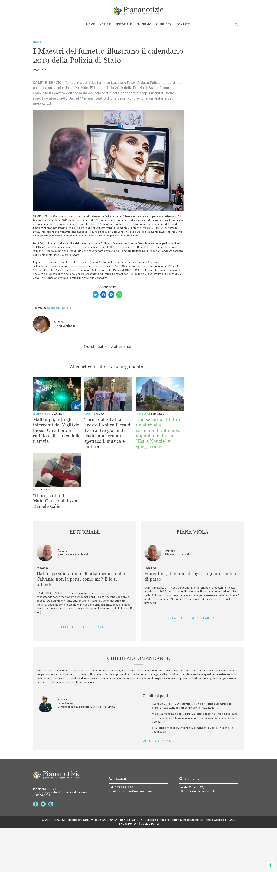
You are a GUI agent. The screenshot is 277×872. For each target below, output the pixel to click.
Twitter (44, 804)
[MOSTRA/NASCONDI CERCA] (236, 24)
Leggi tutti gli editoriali (82, 627)
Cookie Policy (150, 823)
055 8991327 (124, 787)
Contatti (183, 24)
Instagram (51, 804)
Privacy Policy (127, 823)
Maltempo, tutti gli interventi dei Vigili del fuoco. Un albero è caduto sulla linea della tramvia (57, 430)
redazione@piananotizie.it (136, 791)
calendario (54, 307)
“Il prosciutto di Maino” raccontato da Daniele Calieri (55, 501)
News (37, 41)
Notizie (105, 24)
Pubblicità (164, 24)
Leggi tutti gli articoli (190, 618)
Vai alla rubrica (157, 741)
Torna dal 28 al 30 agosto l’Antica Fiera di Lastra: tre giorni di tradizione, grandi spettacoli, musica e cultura (108, 433)
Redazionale (143, 414)
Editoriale (123, 24)
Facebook (36, 804)
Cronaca (38, 414)
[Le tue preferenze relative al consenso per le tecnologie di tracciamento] (270, 865)
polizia (66, 307)
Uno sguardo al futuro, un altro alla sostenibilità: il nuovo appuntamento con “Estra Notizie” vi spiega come (159, 433)
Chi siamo (143, 24)
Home (90, 24)
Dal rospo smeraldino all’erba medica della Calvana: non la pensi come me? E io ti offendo (81, 579)
